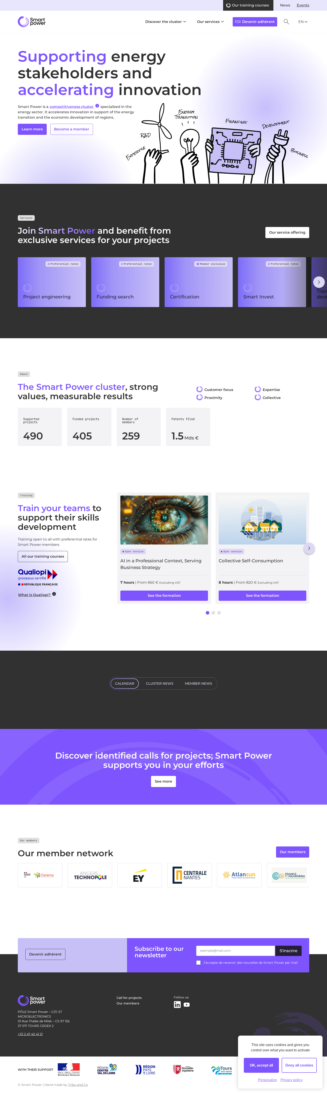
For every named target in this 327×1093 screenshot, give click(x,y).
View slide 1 (207, 613)
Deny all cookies (299, 1065)
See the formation (164, 595)
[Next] (319, 282)
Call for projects (129, 998)
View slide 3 (219, 613)
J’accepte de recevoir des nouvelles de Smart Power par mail (251, 963)
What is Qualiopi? (34, 595)
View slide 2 (213, 613)
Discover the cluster (163, 22)
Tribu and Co (78, 1085)
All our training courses (43, 556)
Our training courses (250, 5)
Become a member (71, 129)
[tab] (125, 683)
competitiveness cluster (72, 107)
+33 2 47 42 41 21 (30, 1034)
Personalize (267, 1080)
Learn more (32, 129)
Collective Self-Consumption (251, 560)
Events (303, 5)
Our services (208, 22)
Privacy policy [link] (292, 1080)
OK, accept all (261, 1065)
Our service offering (287, 232)
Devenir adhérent (45, 954)
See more (163, 781)
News (285, 5)
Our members (292, 852)
